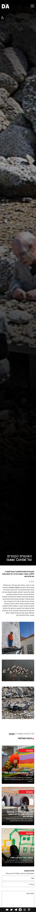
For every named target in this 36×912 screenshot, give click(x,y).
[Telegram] (16, 910)
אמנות (11, 733)
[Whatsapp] (25, 910)
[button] (2, 17)
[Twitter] (11, 910)
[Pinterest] (29, 910)
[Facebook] (20, 910)
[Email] (7, 910)
